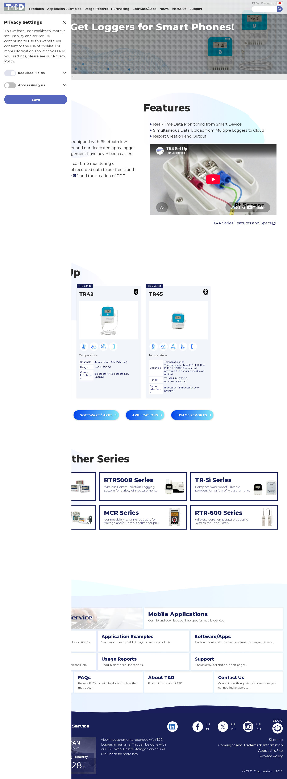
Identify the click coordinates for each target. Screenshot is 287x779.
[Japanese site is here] (279, 3)
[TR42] (108, 335)
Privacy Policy (271, 756)
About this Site (270, 751)
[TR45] (178, 335)
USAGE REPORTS (192, 415)
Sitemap (276, 740)
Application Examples (127, 636)
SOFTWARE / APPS (96, 415)
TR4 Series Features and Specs (242, 223)
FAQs (255, 3)
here (113, 754)
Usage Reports (119, 659)
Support (204, 659)
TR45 (156, 294)
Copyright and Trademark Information (250, 745)
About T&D (161, 677)
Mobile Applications (178, 614)
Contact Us (267, 3)
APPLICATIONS (145, 415)
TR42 (86, 294)
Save (36, 100)
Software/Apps (213, 636)
